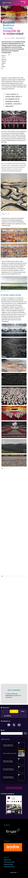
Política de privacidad (9, 862)
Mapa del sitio (7, 859)
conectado (8, 695)
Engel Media (13, 872)
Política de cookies (8, 864)
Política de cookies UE (9, 866)
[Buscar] (25, 733)
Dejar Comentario (21, 38)
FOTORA (13, 38)
